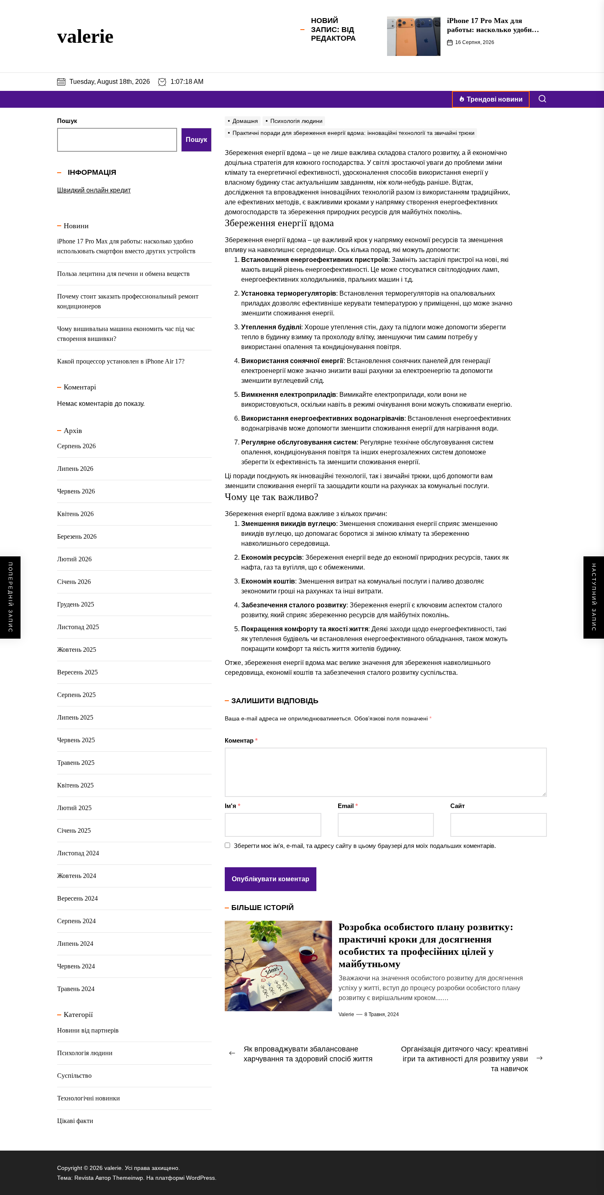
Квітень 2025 (75, 785)
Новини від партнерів (88, 1030)
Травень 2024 (76, 988)
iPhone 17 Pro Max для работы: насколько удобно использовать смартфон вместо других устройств (126, 246)
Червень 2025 (76, 739)
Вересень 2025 (77, 672)
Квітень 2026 (75, 513)
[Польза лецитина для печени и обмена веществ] (413, 36)
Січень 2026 (74, 581)
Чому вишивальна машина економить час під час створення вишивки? (126, 333)
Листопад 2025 (78, 626)
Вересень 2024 (77, 898)
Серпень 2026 (76, 445)
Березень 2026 (77, 536)
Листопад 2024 (78, 853)
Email (348, 805)
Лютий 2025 (74, 807)
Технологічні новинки (88, 1098)
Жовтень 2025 (76, 649)
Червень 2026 (76, 491)
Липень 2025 (75, 717)
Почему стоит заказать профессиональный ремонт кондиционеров (127, 301)
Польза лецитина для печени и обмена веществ (489, 25)
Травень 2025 (76, 762)
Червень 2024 (76, 966)
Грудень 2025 (75, 604)
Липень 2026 (75, 468)
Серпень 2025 (76, 694)
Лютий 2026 (74, 559)
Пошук (67, 120)
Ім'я (232, 805)
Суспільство (74, 1075)
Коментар (241, 740)
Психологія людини (85, 1052)
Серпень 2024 (76, 920)
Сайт (457, 805)
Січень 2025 (74, 830)
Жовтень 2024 (76, 875)
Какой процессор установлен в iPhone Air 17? (120, 361)
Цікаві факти (75, 1120)
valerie (85, 36)
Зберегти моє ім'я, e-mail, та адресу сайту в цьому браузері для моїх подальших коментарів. (365, 845)
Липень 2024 (75, 943)
